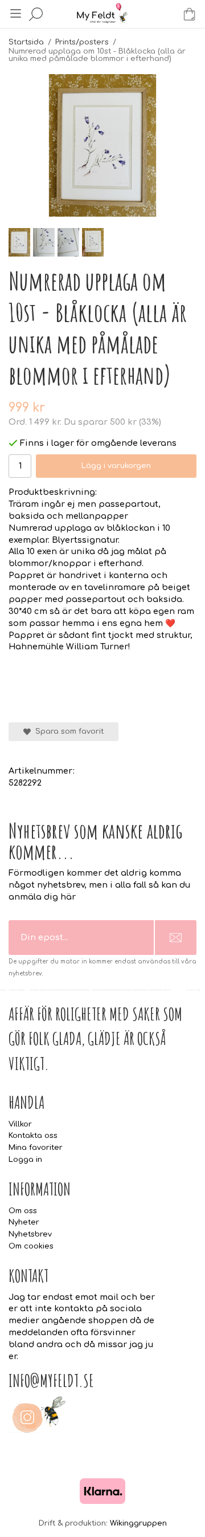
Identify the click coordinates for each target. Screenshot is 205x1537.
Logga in (25, 1160)
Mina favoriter (36, 1148)
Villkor (20, 1124)
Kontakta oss (33, 1136)
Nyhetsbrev (30, 1234)
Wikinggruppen (138, 1523)
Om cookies (31, 1246)
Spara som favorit (67, 731)
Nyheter (24, 1222)
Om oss (23, 1211)
